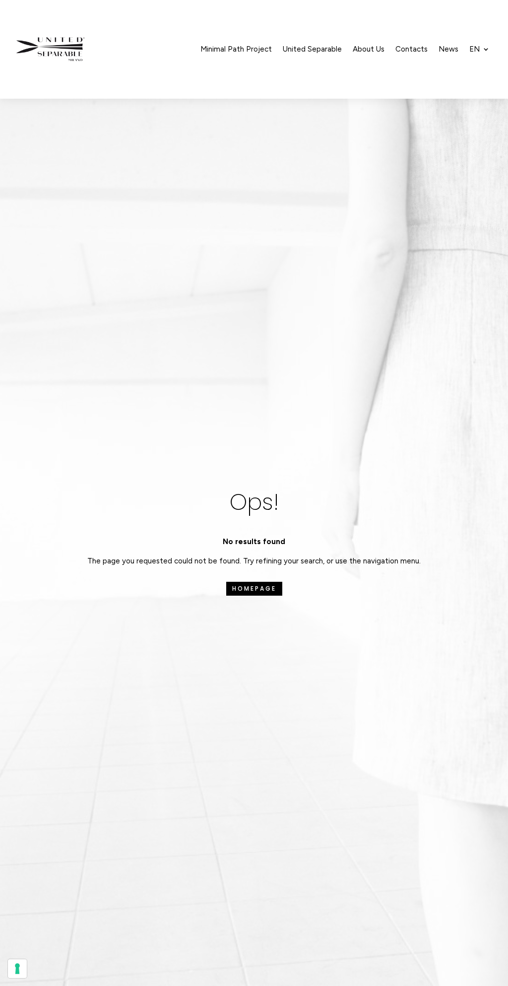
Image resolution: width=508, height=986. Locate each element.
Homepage (254, 588)
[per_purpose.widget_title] (17, 968)
